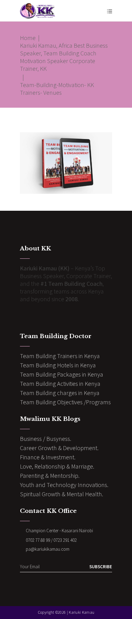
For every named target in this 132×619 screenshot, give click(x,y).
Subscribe (100, 566)
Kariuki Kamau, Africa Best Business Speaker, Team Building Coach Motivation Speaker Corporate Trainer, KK (64, 57)
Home (28, 38)
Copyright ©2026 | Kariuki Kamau (66, 612)
